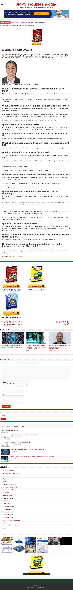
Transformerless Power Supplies (9, 430)
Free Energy (6, 492)
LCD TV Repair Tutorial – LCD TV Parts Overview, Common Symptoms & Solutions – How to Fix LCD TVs (13, 323)
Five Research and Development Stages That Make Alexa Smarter (12, 346)
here (22, 256)
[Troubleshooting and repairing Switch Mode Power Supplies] (36, 37)
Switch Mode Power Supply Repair (11, 520)
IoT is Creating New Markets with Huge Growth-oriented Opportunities (28, 22)
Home (3, 25)
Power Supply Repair (11, 25)
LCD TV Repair (6, 501)
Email (4, 394)
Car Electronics (6, 476)
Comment (5, 365)
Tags (22, 426)
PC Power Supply (7, 509)
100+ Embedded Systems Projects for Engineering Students (62, 322)
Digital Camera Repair (8, 478)
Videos (4, 528)
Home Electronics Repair (9, 495)
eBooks (5, 481)
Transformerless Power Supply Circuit (20, 442)
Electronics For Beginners (9, 484)
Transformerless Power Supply (11, 525)
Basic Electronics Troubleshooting (11, 473)
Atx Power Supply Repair (9, 470)
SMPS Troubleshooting (36, 4)
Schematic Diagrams (8, 514)
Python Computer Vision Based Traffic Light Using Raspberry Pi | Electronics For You (36, 347)
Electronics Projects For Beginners (11, 487)
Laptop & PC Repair (8, 498)
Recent (3, 426)
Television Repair (7, 523)
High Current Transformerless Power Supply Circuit (24, 435)
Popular (9, 426)
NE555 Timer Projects (8, 506)
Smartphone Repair (8, 517)
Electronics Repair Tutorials (10, 490)
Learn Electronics (7, 503)
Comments (16, 426)
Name (4, 389)
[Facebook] (36, 586)
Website (4, 400)
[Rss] (35, 586)
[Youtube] (38, 586)
